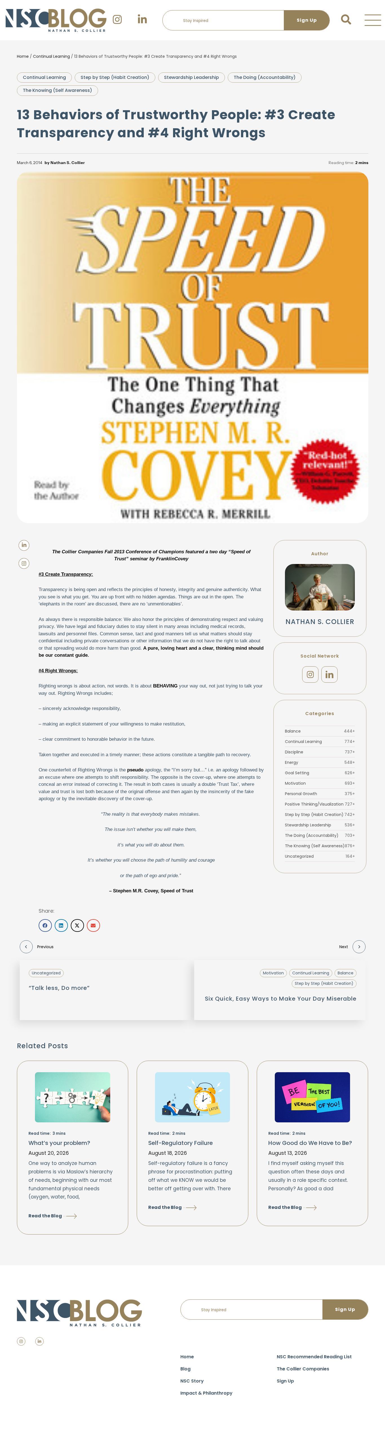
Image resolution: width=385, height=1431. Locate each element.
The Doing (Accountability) (265, 77)
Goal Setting (320, 773)
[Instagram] (310, 674)
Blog (185, 1369)
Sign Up (285, 1381)
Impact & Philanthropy (206, 1393)
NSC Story (192, 1381)
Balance (320, 731)
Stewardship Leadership (191, 77)
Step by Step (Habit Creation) (115, 77)
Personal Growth (320, 794)
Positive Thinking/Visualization (320, 804)
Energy (320, 762)
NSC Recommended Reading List (314, 1356)
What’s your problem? (59, 1143)
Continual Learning (51, 56)
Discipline (320, 752)
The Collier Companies (303, 1369)
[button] (373, 20)
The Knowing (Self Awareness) (57, 90)
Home (23, 56)
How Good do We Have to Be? (310, 1143)
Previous (45, 947)
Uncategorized (320, 856)
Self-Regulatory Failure (180, 1143)
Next (343, 947)
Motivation (320, 783)
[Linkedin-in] (39, 1341)
